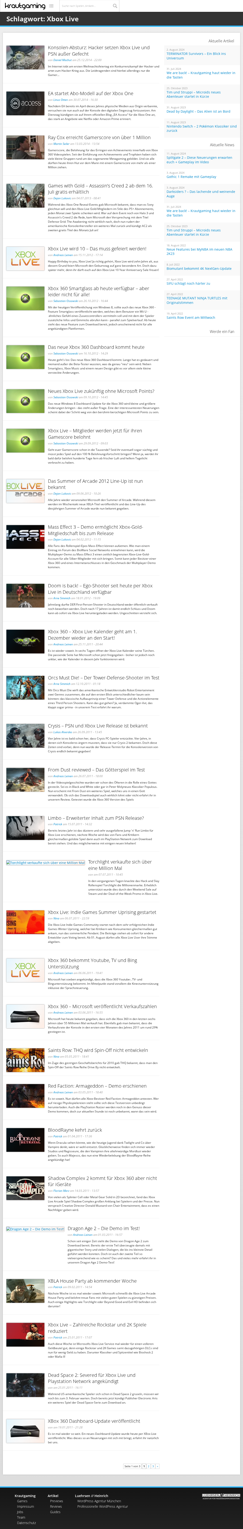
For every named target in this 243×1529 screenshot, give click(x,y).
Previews (56, 1501)
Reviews (56, 1506)
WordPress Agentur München (99, 1501)
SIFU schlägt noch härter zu (188, 283)
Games (22, 1501)
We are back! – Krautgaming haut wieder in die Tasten (201, 75)
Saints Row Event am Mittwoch (191, 317)
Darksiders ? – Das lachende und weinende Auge (201, 194)
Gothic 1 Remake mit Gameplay (191, 177)
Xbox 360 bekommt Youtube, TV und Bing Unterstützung (92, 963)
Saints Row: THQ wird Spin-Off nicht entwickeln (98, 1050)
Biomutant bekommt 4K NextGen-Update (199, 268)
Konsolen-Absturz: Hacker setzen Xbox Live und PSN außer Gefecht (99, 50)
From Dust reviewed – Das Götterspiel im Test (96, 770)
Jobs (20, 1512)
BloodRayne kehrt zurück (75, 1130)
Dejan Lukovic (62, 198)
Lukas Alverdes (62, 732)
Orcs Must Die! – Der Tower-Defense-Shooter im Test (103, 677)
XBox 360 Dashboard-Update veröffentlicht (94, 1421)
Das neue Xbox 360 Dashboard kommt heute (96, 347)
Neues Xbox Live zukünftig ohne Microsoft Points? (101, 391)
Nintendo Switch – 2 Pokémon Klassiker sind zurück (202, 128)
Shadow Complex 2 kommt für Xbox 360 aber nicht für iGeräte (102, 1181)
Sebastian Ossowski (65, 301)
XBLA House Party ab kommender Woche (92, 1281)
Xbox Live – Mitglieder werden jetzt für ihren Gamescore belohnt (95, 433)
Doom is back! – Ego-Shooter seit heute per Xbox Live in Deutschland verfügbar (100, 588)
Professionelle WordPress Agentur (102, 1506)
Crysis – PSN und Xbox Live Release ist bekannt (98, 725)
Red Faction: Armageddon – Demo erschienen (97, 1086)
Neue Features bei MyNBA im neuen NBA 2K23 (199, 251)
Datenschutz (26, 1522)
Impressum (25, 1506)
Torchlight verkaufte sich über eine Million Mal (120, 865)
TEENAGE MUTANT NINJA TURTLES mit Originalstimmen (197, 300)
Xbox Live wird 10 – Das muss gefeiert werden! (97, 248)
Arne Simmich (61, 598)
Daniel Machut (62, 60)
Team (21, 1517)
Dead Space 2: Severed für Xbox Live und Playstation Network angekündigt (92, 1378)
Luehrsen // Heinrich (91, 1496)
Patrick (57, 824)
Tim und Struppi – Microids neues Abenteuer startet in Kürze (194, 94)
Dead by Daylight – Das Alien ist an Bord (198, 111)
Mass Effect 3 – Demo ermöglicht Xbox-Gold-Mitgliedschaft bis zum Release (95, 530)
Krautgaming (25, 1496)
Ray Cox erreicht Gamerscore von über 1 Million (99, 137)
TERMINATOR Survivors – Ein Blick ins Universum (196, 56)
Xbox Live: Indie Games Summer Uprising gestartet (102, 912)
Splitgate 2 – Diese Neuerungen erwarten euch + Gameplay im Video (199, 159)
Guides (55, 1512)
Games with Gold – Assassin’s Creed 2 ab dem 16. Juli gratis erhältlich (100, 188)
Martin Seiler (61, 144)
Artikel (53, 1496)
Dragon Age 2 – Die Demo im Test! (104, 1228)
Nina (56, 918)
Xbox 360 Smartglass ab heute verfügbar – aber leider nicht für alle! (98, 291)
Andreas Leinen (63, 255)
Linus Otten (60, 100)
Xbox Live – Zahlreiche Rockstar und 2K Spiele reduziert (97, 1327)
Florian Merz (61, 1191)
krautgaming (25, 6)
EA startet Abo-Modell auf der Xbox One (90, 93)
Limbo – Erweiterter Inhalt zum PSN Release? (96, 818)
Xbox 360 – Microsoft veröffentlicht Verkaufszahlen (102, 1006)
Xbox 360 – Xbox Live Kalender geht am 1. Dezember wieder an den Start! (92, 634)
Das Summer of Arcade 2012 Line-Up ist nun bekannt (95, 484)
